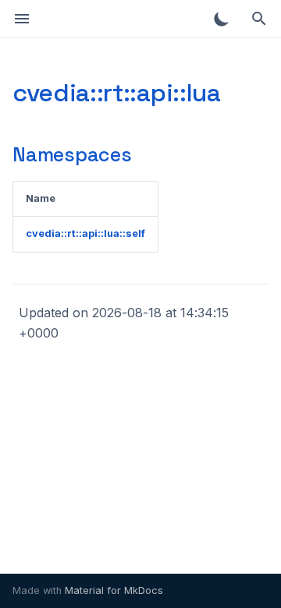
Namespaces (72, 154)
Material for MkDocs (114, 590)
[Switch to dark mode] (221, 18)
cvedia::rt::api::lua (116, 92)
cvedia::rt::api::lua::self (85, 233)
